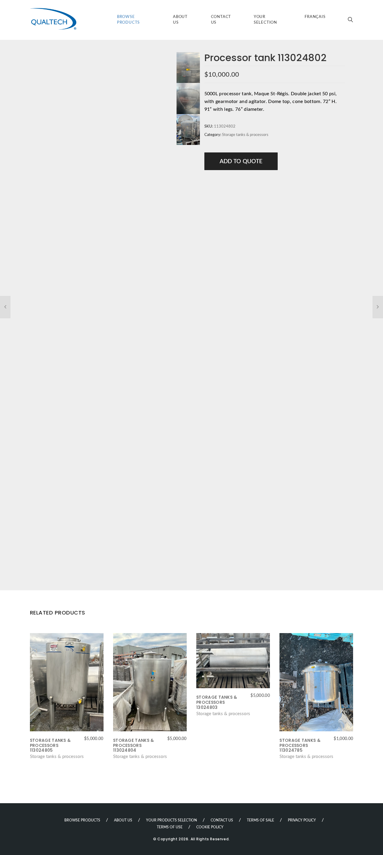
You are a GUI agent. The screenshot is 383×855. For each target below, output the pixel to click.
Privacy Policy (302, 820)
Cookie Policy (210, 827)
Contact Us (221, 20)
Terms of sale (260, 820)
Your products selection (171, 820)
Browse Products (128, 20)
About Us (180, 20)
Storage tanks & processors (245, 135)
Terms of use (170, 827)
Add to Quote (241, 161)
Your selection (265, 20)
